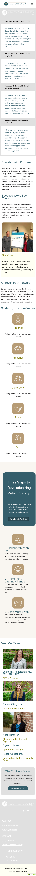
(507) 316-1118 (8, 840)
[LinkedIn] (23, 810)
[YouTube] (27, 810)
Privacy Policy (11, 857)
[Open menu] (32, 3)
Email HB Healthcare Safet (12, 845)
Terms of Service (12, 860)
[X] (32, 810)
